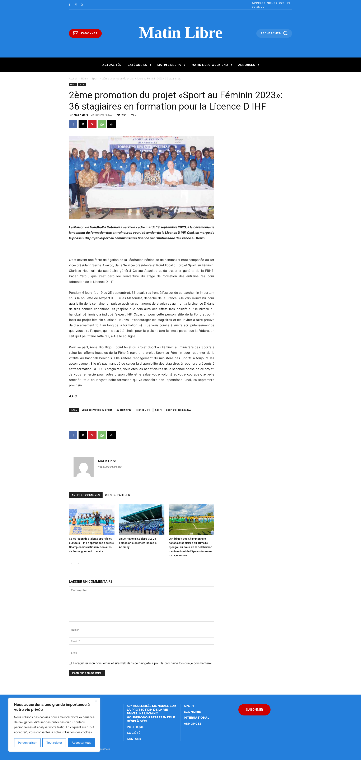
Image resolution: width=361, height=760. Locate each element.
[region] (54, 725)
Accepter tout (81, 742)
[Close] (95, 701)
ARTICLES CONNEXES (85, 495)
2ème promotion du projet (97, 409)
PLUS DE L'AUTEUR (117, 495)
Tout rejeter (54, 742)
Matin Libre (81, 114)
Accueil (73, 78)
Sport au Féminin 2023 (178, 409)
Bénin (84, 78)
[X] (82, 5)
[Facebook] (69, 5)
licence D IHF (143, 409)
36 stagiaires (124, 409)
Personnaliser (27, 742)
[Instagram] (76, 5)
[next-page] (78, 563)
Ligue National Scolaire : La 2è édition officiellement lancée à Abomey (137, 543)
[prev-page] (71, 563)
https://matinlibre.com (110, 466)
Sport (95, 78)
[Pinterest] (92, 124)
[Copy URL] (111, 124)
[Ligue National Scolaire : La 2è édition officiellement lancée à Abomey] (141, 519)
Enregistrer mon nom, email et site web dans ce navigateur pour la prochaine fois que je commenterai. (142, 663)
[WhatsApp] (102, 124)
